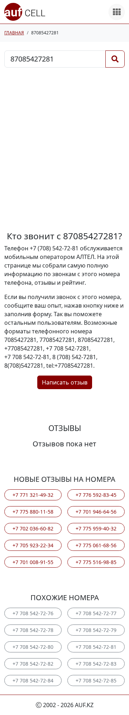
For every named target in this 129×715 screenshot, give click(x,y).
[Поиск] (115, 59)
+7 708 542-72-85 (96, 680)
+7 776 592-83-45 (96, 494)
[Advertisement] (64, 149)
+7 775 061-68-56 (96, 545)
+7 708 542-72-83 (96, 663)
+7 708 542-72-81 (96, 646)
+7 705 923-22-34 (33, 545)
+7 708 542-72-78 (33, 630)
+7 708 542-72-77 (96, 613)
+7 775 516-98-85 (96, 562)
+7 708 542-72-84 (33, 680)
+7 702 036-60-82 (33, 528)
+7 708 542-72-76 (33, 613)
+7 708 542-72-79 (96, 630)
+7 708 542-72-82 (33, 663)
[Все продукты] (117, 12)
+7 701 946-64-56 (96, 511)
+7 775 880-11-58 (33, 511)
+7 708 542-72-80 (33, 646)
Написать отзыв (64, 382)
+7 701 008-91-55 (33, 562)
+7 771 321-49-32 (33, 494)
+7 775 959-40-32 (96, 528)
